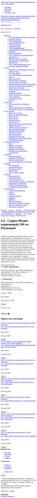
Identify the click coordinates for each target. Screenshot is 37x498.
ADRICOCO (13, 62)
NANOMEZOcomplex (16, 140)
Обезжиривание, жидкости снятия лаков (22, 84)
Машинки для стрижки (16, 149)
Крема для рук (13, 116)
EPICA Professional (15, 41)
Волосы (7, 35)
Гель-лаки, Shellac (15, 73)
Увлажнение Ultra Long (16, 136)
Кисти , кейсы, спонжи (16, 172)
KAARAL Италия (15, 39)
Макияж (7, 163)
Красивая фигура (14, 120)
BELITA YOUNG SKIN (17, 131)
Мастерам (8, 454)
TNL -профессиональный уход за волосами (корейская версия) (20, 65)
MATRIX (12, 52)
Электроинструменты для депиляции (21, 109)
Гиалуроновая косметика (17, 129)
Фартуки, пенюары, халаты (18, 205)
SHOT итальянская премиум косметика (22, 37)
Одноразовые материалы (17, 190)
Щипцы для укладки (16, 145)
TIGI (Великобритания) (16, 48)
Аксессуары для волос (16, 207)
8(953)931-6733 (6, 25)
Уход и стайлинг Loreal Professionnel (21, 55)
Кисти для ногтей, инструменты (19, 95)
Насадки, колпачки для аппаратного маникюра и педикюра (21, 87)
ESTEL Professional (15, 53)
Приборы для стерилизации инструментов (18, 152)
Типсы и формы (14, 97)
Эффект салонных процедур (18, 127)
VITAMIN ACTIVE (15, 133)
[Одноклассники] (7, 313)
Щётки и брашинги (15, 201)
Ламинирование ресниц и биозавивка (21, 181)
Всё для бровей (14, 165)
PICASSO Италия (15, 44)
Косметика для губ (15, 169)
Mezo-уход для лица (15, 113)
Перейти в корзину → (8, 495)
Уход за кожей (9, 111)
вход (2, 4)
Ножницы (12, 198)
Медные (18, 214)
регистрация (9, 4)
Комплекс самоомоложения (18, 115)
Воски (11, 106)
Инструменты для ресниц (17, 183)
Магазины (8, 9)
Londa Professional (15, 46)
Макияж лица (13, 171)
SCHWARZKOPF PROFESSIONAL (21, 50)
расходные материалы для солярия (20, 162)
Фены (11, 144)
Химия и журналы (15, 196)
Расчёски (12, 199)
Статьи (7, 456)
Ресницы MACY (14, 176)
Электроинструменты (12, 142)
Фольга (11, 192)
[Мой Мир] (9, 313)
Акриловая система (15, 98)
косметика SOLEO (15, 156)
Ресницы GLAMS (15, 178)
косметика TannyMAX (16, 160)
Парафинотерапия (15, 93)
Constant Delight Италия (17, 43)
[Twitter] (5, 313)
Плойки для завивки (15, 147)
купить (4, 304)
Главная (3, 210)
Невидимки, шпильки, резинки (19, 203)
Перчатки (12, 194)
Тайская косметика (15, 126)
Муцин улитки (14, 122)
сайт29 (3, 475)
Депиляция (8, 102)
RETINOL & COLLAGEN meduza (20, 138)
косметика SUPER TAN (17, 158)
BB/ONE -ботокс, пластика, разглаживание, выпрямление (19, 60)
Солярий (8, 154)
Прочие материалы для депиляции (20, 107)
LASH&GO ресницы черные (18, 187)
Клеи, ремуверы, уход (16, 180)
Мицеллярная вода (15, 135)
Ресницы (8, 174)
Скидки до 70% (10, 13)
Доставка (8, 7)
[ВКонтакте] (2, 313)
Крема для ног (13, 118)
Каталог (11, 210)
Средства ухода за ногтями (18, 82)
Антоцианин (13, 57)
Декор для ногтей (14, 79)
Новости (8, 458)
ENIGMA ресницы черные (18, 185)
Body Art (12, 100)
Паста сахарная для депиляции (19, 104)
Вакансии (8, 466)
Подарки (8, 11)
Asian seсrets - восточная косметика (20, 124)
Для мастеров (9, 189)
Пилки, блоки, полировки (17, 80)
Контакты (8, 468)
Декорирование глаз (15, 167)
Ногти (7, 68)
